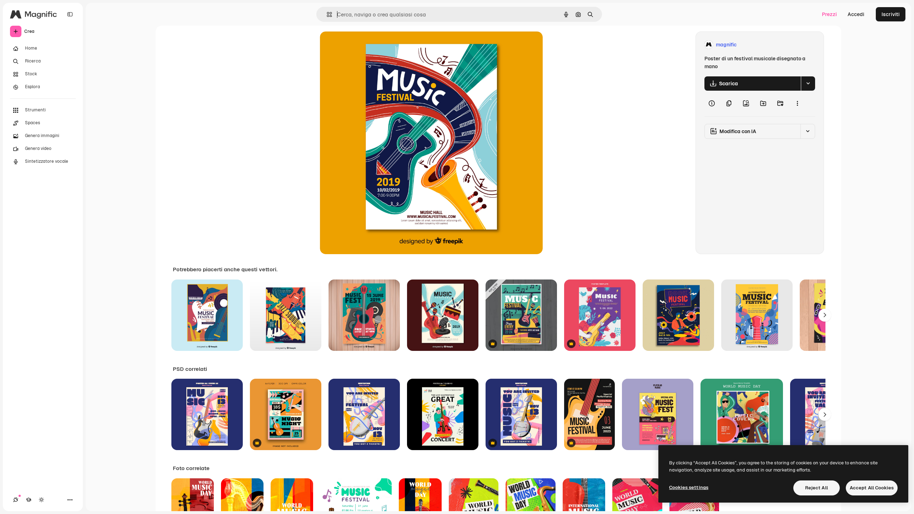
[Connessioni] (15, 499)
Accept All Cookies (872, 488)
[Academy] (28, 499)
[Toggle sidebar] (70, 14)
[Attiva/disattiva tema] (41, 499)
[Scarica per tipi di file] (808, 83)
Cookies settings (688, 487)
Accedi (856, 14)
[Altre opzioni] (797, 103)
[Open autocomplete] (326, 14)
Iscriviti (891, 14)
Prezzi (829, 14)
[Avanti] (824, 315)
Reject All (816, 488)
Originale (367, 44)
